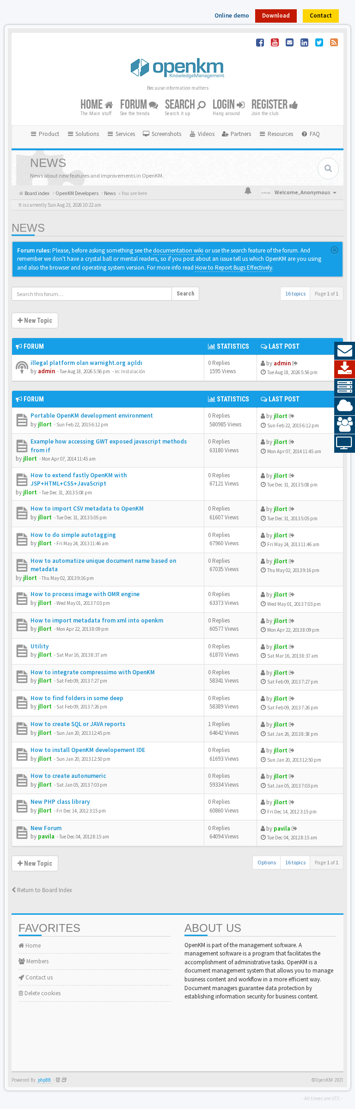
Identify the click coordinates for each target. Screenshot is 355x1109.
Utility (40, 646)
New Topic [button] (37, 320)
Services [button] (124, 134)
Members (37, 961)
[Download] (344, 369)
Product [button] (48, 134)
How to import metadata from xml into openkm (97, 620)
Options (266, 862)
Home (92, 104)
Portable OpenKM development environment (92, 415)
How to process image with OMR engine (85, 594)
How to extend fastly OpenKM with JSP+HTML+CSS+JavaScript (79, 479)
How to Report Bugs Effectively (233, 267)
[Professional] (344, 388)
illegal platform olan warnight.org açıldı (86, 363)
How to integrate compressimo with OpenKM (93, 672)
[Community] (344, 425)
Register (270, 104)
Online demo (231, 15)
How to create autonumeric (68, 776)
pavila (46, 836)
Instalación (133, 371)
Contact (321, 15)
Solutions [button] (86, 134)
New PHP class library (60, 802)
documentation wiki (178, 250)
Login (225, 104)
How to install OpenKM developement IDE (88, 750)
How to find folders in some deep (77, 698)
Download (276, 15)
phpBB (44, 1080)
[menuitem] (162, 134)
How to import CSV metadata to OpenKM (87, 508)
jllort (45, 424)
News (28, 228)
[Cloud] (344, 406)
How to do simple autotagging (73, 535)
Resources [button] (279, 134)
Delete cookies (42, 993)
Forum (134, 104)
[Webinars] (344, 443)
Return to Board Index (44, 890)
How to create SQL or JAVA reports (78, 724)
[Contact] (344, 351)
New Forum (46, 828)
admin (46, 371)
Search (181, 104)
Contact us (38, 977)
